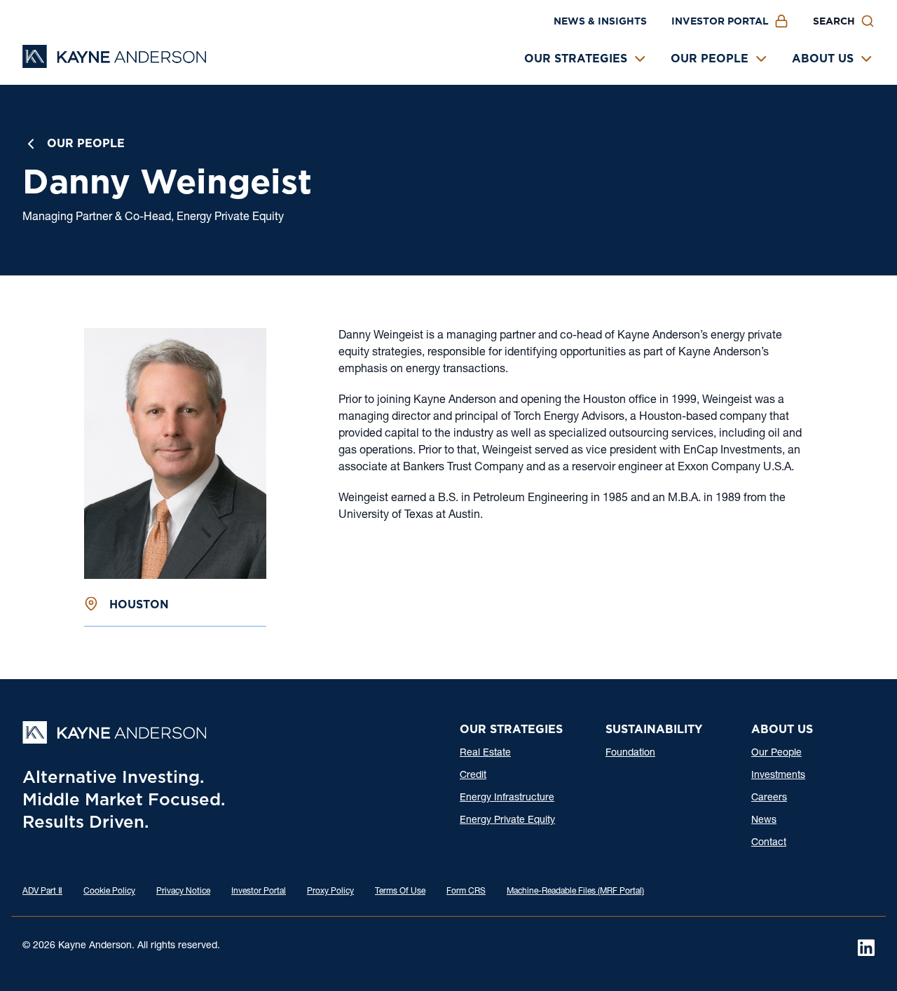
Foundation (630, 753)
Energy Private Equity (507, 821)
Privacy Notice (183, 891)
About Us (823, 58)
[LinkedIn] (866, 947)
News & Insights (600, 21)
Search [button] (834, 21)
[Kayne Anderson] (114, 63)
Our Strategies (575, 58)
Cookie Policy (109, 891)
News (763, 821)
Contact (768, 843)
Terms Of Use (400, 891)
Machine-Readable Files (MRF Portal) (575, 891)
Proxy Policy (330, 891)
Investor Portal (720, 21)
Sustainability (653, 729)
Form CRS (466, 891)
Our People (709, 58)
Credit (473, 776)
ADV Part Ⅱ (42, 891)
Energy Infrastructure (507, 798)
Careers (769, 798)
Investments (778, 776)
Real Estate (485, 753)
